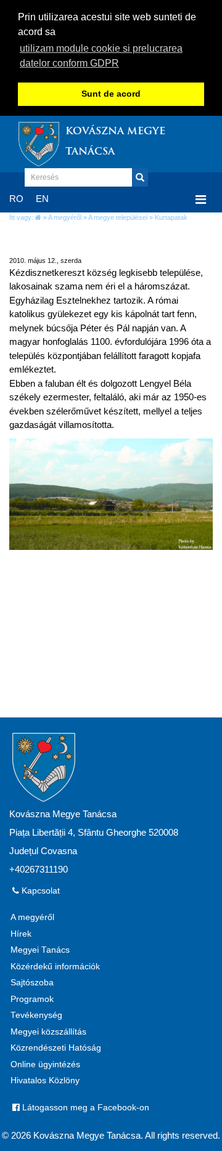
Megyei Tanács (40, 950)
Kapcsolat (39, 890)
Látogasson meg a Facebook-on (84, 1107)
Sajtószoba (32, 982)
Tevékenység (36, 1015)
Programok (32, 999)
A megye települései (117, 217)
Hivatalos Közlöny (45, 1080)
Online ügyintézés (45, 1064)
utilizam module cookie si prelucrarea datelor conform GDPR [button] (101, 55)
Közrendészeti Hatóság (55, 1047)
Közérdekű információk (55, 966)
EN (42, 198)
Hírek (20, 934)
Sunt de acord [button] (111, 94)
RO (16, 198)
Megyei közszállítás (48, 1031)
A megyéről (64, 217)
